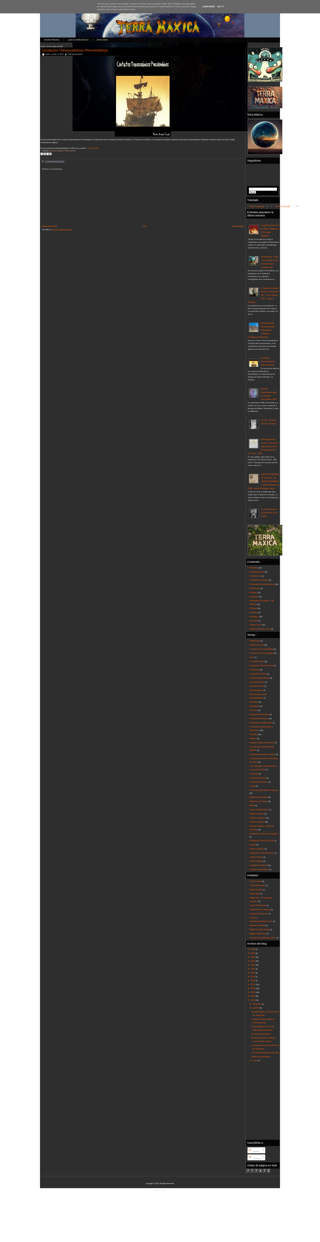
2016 (253, 988)
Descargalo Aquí (93, 148)
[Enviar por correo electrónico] (41, 154)
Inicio (145, 226)
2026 (253, 949)
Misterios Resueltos (258, 797)
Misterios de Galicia (258, 801)
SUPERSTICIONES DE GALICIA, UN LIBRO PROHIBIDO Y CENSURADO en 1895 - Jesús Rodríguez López (263, 481)
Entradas (255, 1151)
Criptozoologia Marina (260, 678)
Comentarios (257, 1158)
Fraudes (253, 734)
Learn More (208, 6)
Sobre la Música (257, 849)
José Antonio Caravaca (260, 909)
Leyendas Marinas (258, 778)
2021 (253, 969)
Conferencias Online (259, 580)
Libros (252, 786)
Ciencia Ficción (257, 645)
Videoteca (254, 617)
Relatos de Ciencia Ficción (262, 840)
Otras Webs (102, 40)
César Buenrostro (258, 885)
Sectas (253, 845)
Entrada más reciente (49, 226)
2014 (253, 996)
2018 (253, 980)
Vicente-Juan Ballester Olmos (263, 938)
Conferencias (256, 576)
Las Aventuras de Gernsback (262, 754)
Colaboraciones (257, 572)
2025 (253, 953)
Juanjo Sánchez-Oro (259, 914)
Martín (80, 54)
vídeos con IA (256, 625)
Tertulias (253, 612)
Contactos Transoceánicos (66, 151)
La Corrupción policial (261, 1034)
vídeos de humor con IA (260, 629)
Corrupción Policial (258, 674)
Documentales (256, 690)
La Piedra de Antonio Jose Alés (265, 1053)
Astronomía (255, 641)
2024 (253, 957)
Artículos (52, 151)
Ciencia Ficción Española (261, 649)
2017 (253, 984)
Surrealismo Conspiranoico (262, 853)
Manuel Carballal (257, 925)
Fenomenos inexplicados (261, 723)
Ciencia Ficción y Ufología (261, 653)
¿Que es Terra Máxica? (78, 40)
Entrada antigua (238, 226)
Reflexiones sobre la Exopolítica (264, 834)
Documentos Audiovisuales (262, 584)
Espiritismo (255, 706)
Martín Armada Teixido (260, 929)
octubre (256, 1008)
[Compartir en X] (47, 154)
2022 (253, 965)
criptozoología (256, 861)
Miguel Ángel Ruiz (258, 934)
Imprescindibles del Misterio (262, 743)
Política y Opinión (258, 818)
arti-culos (254, 621)
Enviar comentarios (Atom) (62, 229)
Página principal (52, 40)
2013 (253, 1000)
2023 (253, 961)
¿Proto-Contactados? (259, 869)
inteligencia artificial (259, 865)
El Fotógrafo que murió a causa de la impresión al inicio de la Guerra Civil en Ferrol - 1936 (263, 446)
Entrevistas (255, 588)
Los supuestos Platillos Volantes (264, 790)
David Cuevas (256, 889)
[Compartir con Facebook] (50, 154)
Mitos (252, 805)
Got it (220, 6)
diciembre (257, 1004)
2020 (253, 973)
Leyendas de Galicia (259, 782)
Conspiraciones (257, 661)
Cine (252, 657)
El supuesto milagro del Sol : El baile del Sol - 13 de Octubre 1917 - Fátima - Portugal (263, 295)
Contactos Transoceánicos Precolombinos (75, 50)
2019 (253, 977)
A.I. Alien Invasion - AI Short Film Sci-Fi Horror (269, 512)
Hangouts (254, 597)
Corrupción (255, 670)
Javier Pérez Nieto (258, 905)
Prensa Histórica (257, 822)
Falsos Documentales (259, 714)
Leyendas (254, 774)
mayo (255, 1060)
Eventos (253, 592)
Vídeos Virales (256, 857)
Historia (253, 738)
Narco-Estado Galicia (259, 810)
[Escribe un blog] (44, 154)
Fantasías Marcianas (259, 718)
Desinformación (257, 686)
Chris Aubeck (256, 881)
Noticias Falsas (257, 814)
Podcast (253, 608)
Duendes (254, 702)
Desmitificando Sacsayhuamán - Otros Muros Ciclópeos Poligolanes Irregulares (262, 330)
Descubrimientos (257, 682)
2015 (253, 992)
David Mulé (255, 894)
